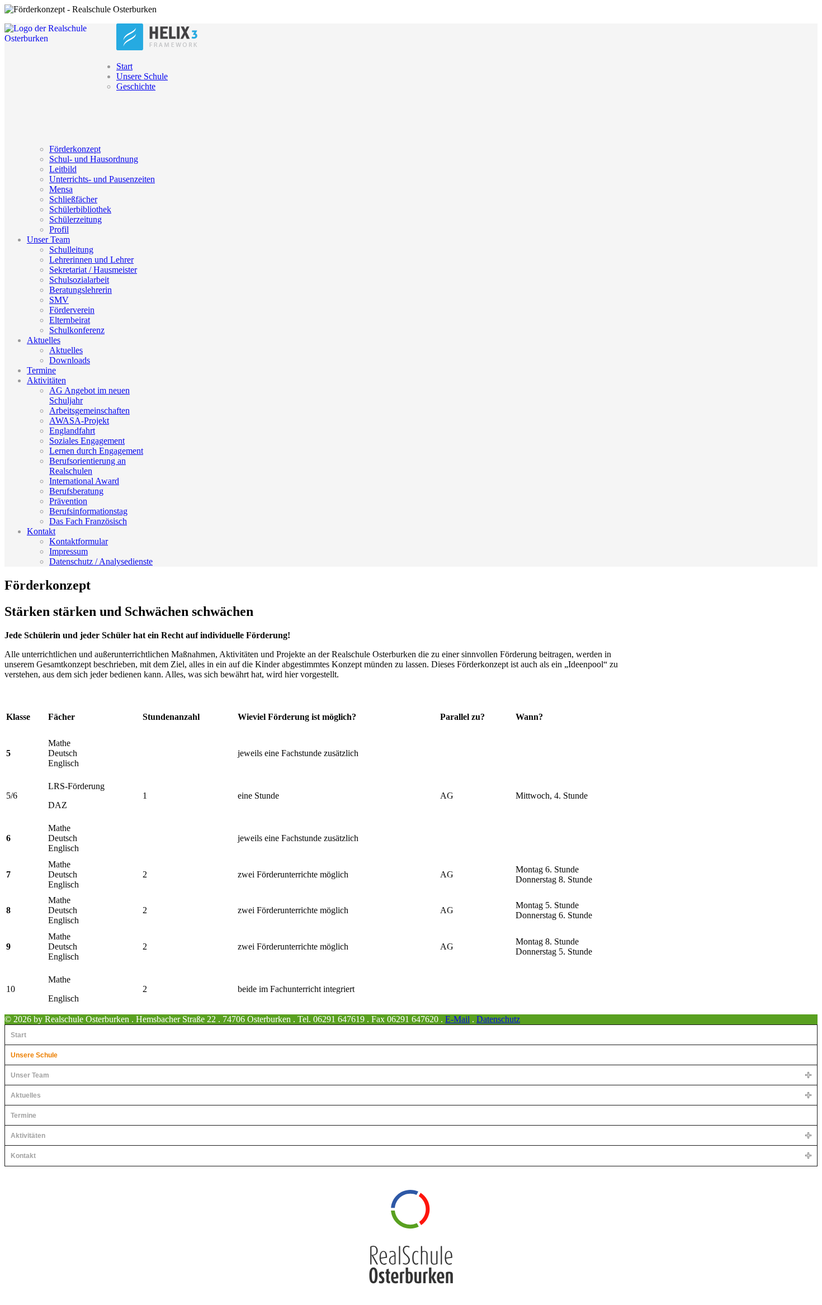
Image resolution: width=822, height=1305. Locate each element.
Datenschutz (498, 1019)
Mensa (61, 189)
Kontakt (41, 531)
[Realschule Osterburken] (411, 1235)
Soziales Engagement (87, 440)
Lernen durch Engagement (96, 450)
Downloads (69, 360)
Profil (59, 229)
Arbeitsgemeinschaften (89, 410)
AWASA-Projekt (79, 420)
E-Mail (457, 1019)
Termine (41, 370)
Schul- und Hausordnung (93, 159)
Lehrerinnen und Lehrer (91, 259)
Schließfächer (73, 199)
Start (124, 66)
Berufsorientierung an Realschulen (87, 466)
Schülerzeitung (75, 219)
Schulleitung (71, 249)
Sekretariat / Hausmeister (93, 269)
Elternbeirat (69, 320)
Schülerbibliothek (80, 209)
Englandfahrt (72, 430)
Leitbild (63, 169)
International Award (84, 481)
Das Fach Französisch (88, 521)
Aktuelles (43, 340)
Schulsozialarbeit (79, 279)
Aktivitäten (46, 380)
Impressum (68, 551)
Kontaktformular (78, 541)
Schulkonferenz (77, 330)
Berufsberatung (76, 491)
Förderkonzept (75, 149)
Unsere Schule (142, 76)
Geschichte (135, 86)
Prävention (68, 501)
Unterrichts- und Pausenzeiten (102, 179)
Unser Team (48, 239)
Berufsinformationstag (88, 511)
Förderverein (72, 310)
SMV (59, 300)
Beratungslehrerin (80, 290)
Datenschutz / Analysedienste (101, 561)
